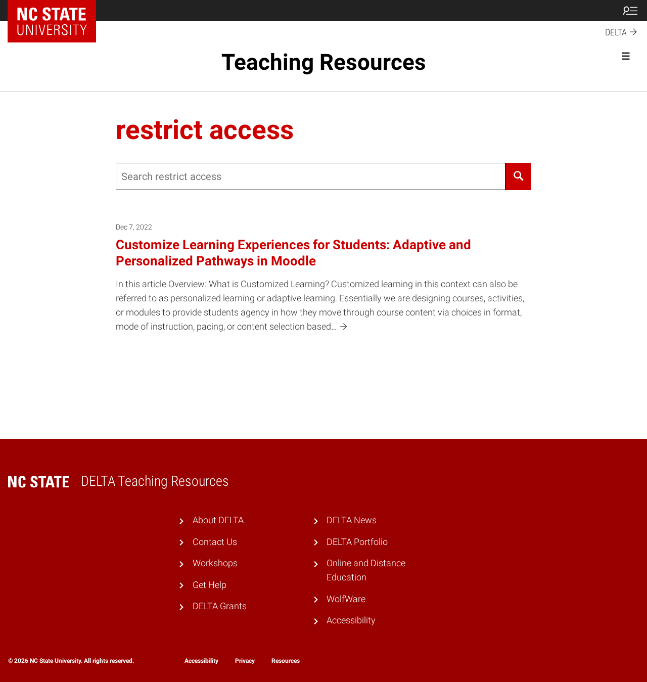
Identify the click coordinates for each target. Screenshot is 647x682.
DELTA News (352, 520)
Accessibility (351, 620)
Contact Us (215, 542)
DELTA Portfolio (357, 542)
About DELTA (218, 520)
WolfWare (346, 599)
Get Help (209, 585)
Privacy (245, 660)
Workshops (215, 563)
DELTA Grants (220, 606)
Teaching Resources (323, 62)
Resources (285, 660)
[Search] (518, 176)
